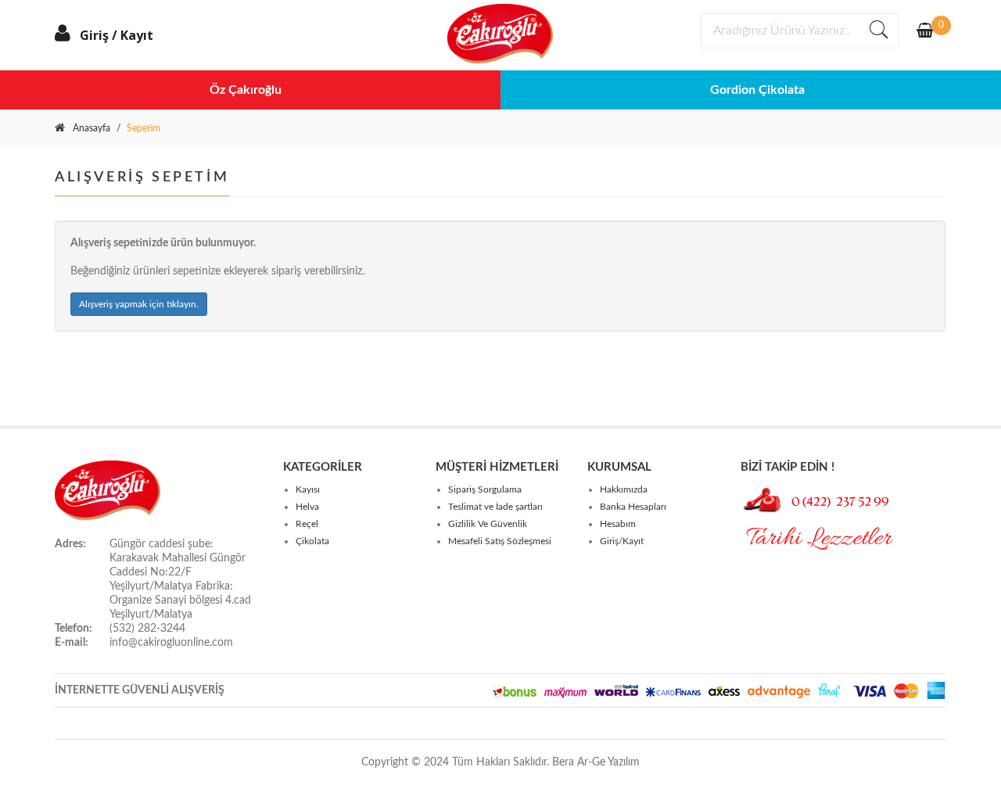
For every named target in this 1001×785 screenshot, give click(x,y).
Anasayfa (91, 128)
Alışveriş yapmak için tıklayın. (139, 304)
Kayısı (308, 489)
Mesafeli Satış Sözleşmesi (499, 541)
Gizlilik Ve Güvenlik (487, 524)
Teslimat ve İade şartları (495, 506)
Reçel (307, 524)
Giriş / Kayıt (116, 35)
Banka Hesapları (633, 506)
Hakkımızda (624, 489)
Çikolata (312, 541)
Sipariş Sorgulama (485, 489)
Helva (307, 506)
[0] (925, 32)
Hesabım (618, 524)
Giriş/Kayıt (622, 541)
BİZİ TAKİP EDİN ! (787, 467)
